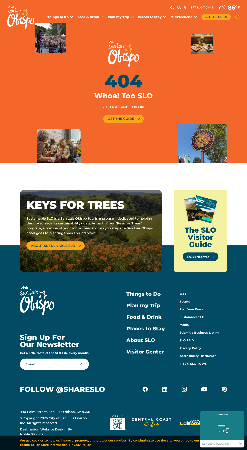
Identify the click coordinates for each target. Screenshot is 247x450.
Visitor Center (145, 351)
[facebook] (145, 389)
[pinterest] (224, 389)
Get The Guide (216, 17)
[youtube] (204, 389)
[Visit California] (191, 423)
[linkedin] (164, 389)
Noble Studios (31, 434)
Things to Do (58, 17)
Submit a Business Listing (199, 332)
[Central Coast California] (151, 423)
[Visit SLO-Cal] (118, 423)
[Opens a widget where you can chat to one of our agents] (222, 429)
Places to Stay (150, 17)
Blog (183, 293)
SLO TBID (187, 340)
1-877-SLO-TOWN (201, 7)
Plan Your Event (192, 309)
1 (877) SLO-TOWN (193, 363)
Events (185, 301)
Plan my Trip (118, 17)
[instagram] (184, 389)
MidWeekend (182, 17)
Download (198, 257)
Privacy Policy (190, 348)
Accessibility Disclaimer (198, 356)
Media (184, 325)
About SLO (140, 340)
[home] (22, 15)
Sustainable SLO (192, 317)
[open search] (237, 17)
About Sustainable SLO (53, 246)
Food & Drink (88, 17)
